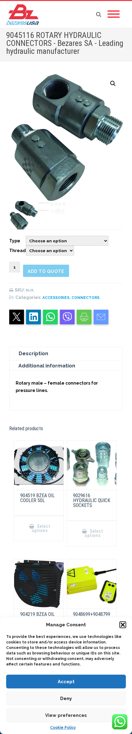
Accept (66, 681)
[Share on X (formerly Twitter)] (16, 317)
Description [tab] (33, 353)
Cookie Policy (63, 727)
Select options (41, 528)
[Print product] (84, 317)
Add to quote (46, 271)
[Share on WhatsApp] (50, 317)
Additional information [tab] (46, 366)
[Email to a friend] (101, 317)
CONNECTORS (85, 298)
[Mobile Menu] (113, 14)
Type (14, 240)
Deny (66, 698)
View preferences (66, 715)
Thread (17, 250)
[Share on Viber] (67, 317)
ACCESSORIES (55, 298)
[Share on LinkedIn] (33, 317)
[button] (123, 625)
